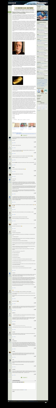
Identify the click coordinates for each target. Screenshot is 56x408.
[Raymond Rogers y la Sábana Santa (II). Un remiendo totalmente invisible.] (16, 125)
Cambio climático (41, 79)
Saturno (37, 85)
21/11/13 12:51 (9, 316)
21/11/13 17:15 (9, 342)
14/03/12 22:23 (9, 220)
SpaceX (40, 85)
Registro (10, 0)
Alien (38, 79)
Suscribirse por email (45, 0)
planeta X (44, 84)
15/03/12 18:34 (9, 276)
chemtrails (45, 79)
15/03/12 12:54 (9, 234)
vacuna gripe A (44, 86)
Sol (38, 85)
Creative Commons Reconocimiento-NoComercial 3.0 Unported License (30, 401)
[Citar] (35, 142)
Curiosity (46, 80)
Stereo (44, 85)
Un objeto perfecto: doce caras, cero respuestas (41, 35)
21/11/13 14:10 (9, 335)
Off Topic (38, 0)
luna (38, 82)
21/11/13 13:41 (9, 327)
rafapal (45, 84)
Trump (41, 86)
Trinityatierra (39, 86)
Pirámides (42, 84)
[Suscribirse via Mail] (13, 3)
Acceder (12, 0)
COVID (42, 80)
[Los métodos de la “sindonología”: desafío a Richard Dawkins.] (32, 125)
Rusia (46, 84)
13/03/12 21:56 (9, 140)
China (37, 80)
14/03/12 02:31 (9, 177)
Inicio (35, 0)
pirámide (40, 84)
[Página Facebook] (9, 3)
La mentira (18, 401)
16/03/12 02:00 (9, 304)
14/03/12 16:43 (9, 215)
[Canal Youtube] (12, 3)
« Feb (38, 110)
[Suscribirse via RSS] (15, 3)
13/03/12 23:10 (9, 159)
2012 (37, 79)
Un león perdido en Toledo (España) (40, 24)
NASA (38, 83)
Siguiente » (25, 135)
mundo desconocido (44, 82)
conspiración (40, 80)
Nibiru (39, 83)
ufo (42, 86)
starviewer (42, 85)
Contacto (41, 0)
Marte (40, 82)
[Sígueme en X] (10, 3)
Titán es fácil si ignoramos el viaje (40, 46)
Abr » (39, 110)
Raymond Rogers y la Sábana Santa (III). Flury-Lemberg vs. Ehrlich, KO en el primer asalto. (23, 128)
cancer (43, 79)
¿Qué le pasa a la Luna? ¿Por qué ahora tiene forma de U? (25, 133)
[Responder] (34, 142)
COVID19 (44, 80)
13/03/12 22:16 (9, 153)
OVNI (43, 83)
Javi (9, 225)
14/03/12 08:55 (9, 182)
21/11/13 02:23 (9, 309)
